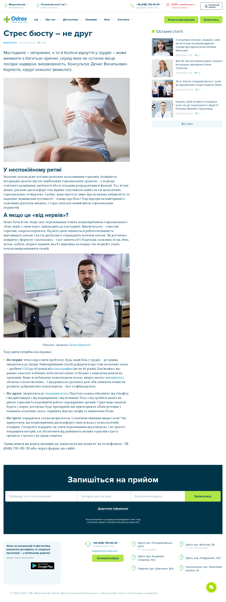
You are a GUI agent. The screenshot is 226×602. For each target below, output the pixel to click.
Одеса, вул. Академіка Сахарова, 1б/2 (151, 558)
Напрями (91, 19)
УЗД (25, 369)
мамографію (62, 369)
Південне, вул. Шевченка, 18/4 (155, 568)
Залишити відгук (108, 558)
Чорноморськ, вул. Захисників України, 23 (203, 568)
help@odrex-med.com (104, 551)
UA (36, 19)
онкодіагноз (114, 377)
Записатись (211, 20)
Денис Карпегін (80, 345)
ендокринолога (56, 393)
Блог (107, 19)
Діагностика (70, 19)
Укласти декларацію (181, 20)
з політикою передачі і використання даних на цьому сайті (113, 522)
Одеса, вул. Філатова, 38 (200, 546)
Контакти (123, 19)
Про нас (50, 19)
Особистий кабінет (214, 6)
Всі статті (187, 124)
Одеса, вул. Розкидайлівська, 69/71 (155, 546)
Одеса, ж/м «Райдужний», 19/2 (203, 558)
